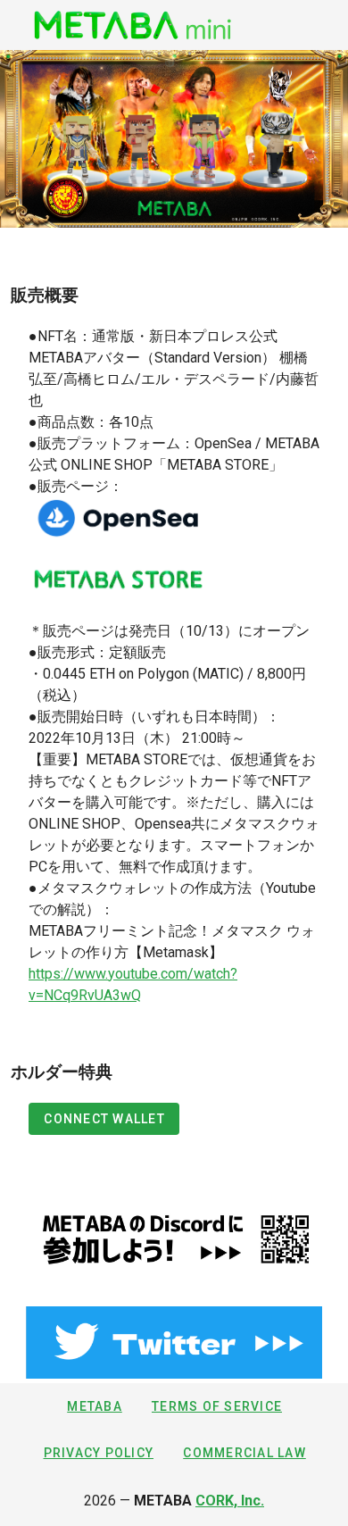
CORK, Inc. (229, 1500)
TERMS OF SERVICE (217, 1406)
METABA (94, 1406)
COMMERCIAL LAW (244, 1453)
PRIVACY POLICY (98, 1453)
